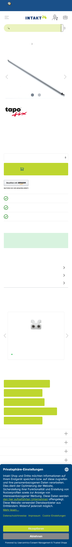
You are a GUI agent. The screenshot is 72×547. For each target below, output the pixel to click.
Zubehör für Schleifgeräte (23, 392)
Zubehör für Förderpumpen (24, 402)
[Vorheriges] (7, 77)
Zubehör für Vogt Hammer (23, 420)
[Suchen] (64, 28)
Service (9, 441)
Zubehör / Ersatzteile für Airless (26, 383)
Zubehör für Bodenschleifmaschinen (30, 411)
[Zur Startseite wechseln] (36, 17)
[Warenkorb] (65, 17)
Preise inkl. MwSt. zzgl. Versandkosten (24, 147)
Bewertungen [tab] (12, 275)
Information (12, 459)
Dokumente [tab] (11, 282)
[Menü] (7, 17)
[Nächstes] (65, 77)
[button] (16, 184)
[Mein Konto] (55, 17)
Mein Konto (12, 450)
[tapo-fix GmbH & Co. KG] (16, 111)
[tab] (35, 267)
